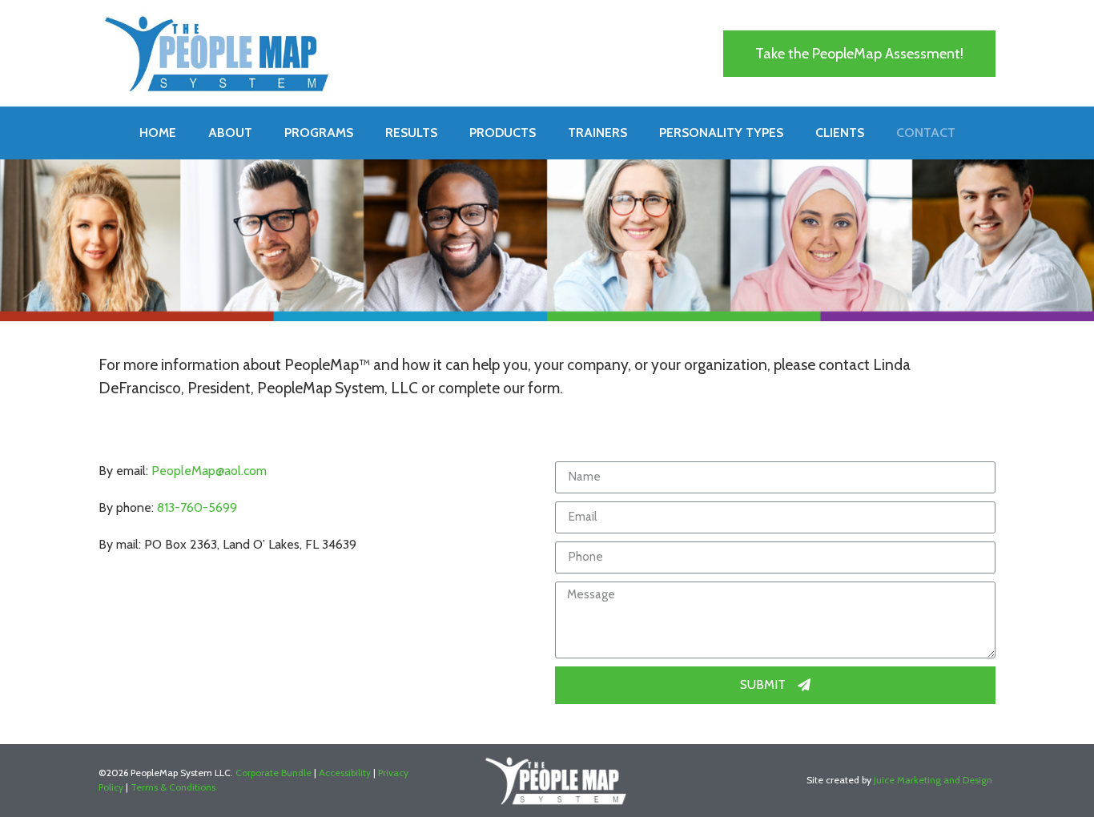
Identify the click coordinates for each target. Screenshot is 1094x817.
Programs (318, 132)
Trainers (597, 132)
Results (411, 132)
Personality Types (721, 132)
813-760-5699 (197, 507)
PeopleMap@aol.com (209, 470)
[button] (859, 53)
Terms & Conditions (173, 787)
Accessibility (345, 773)
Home (157, 132)
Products (502, 132)
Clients (839, 132)
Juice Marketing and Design (933, 780)
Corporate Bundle (273, 773)
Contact (925, 132)
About (230, 132)
